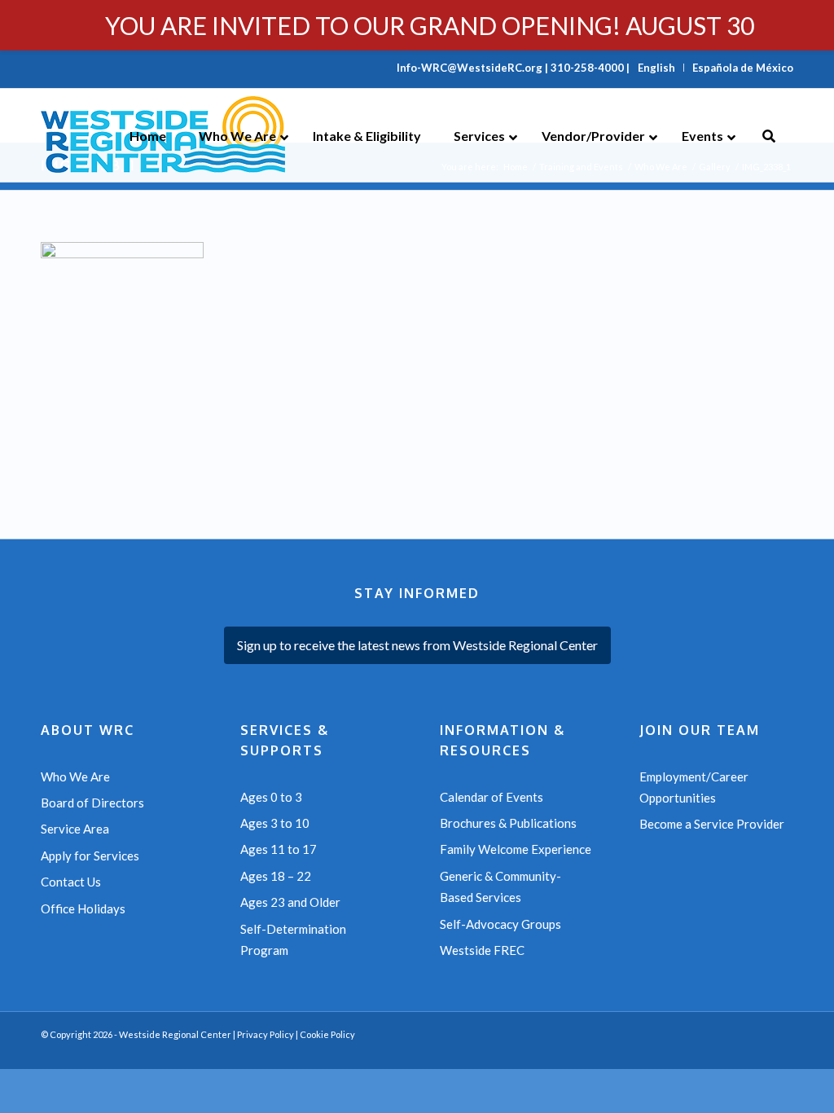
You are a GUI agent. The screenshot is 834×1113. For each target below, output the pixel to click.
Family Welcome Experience (515, 849)
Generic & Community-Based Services (500, 886)
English (656, 67)
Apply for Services (90, 855)
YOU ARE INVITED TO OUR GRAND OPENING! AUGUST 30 (429, 25)
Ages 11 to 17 (278, 849)
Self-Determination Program (293, 939)
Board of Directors (92, 802)
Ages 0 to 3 (271, 797)
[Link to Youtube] (732, 1048)
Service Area (75, 828)
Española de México (742, 67)
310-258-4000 (587, 67)
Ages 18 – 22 (275, 876)
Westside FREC (482, 950)
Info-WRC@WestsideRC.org (469, 67)
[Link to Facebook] (756, 1048)
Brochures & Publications (508, 823)
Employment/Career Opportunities (693, 787)
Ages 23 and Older (290, 902)
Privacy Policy (265, 1034)
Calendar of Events (491, 797)
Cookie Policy (327, 1034)
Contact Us (71, 881)
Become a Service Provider (711, 823)
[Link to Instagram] (781, 1048)
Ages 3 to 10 (274, 823)
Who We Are (75, 776)
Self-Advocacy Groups (500, 924)
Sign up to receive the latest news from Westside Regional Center (417, 645)
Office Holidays (83, 908)
